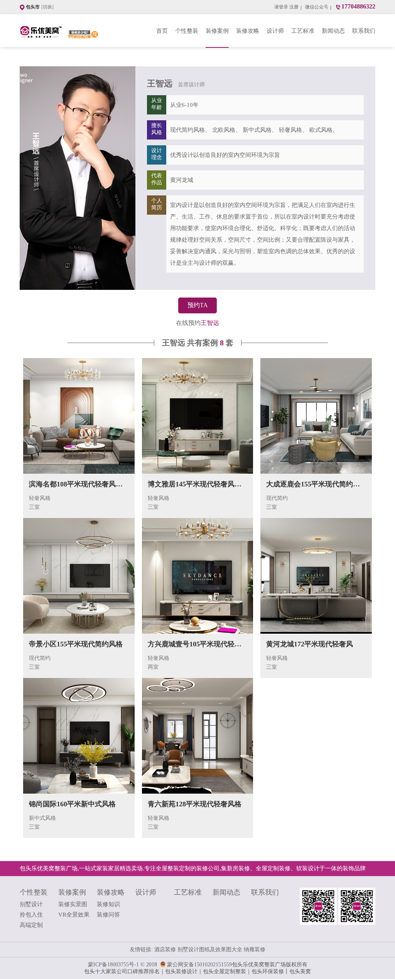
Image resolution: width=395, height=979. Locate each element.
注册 (294, 7)
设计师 (275, 31)
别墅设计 (31, 904)
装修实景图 (72, 904)
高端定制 (31, 925)
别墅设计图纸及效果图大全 (210, 949)
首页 (162, 31)
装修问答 (108, 915)
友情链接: (141, 949)
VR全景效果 (73, 915)
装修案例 (217, 31)
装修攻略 (247, 31)
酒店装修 (165, 949)
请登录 (281, 7)
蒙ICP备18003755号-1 (113, 964)
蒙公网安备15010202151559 (199, 964)
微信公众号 (316, 7)
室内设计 (181, 205)
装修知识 (108, 904)
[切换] (47, 7)
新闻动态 (333, 31)
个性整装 (186, 31)
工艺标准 (302, 31)
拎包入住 (31, 915)
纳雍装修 (254, 949)
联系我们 (363, 31)
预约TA (197, 305)
